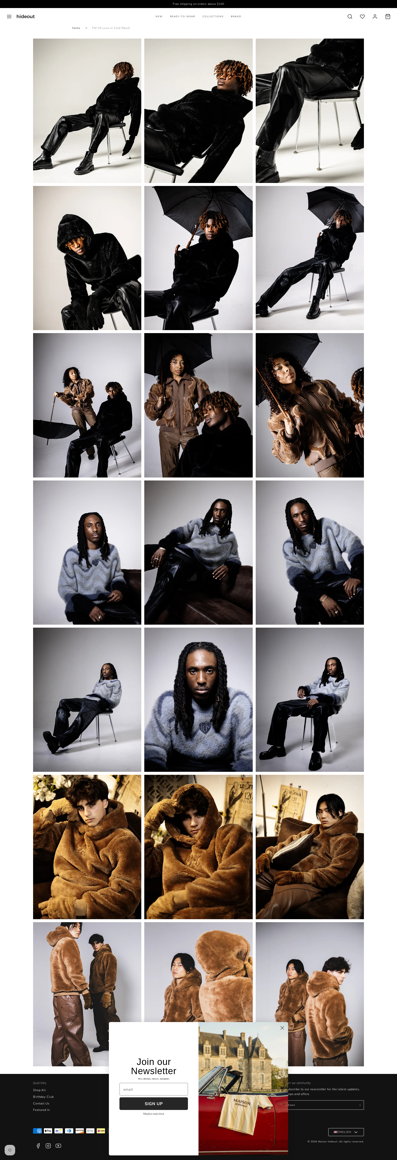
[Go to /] (26, 16)
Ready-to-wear (182, 16)
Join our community (298, 1083)
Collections (213, 16)
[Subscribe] (360, 1105)
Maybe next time (153, 1114)
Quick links (39, 1083)
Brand (236, 16)
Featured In (41, 1110)
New (159, 16)
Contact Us (41, 1103)
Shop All (39, 1090)
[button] (9, 16)
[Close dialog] (282, 1028)
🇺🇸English (343, 1132)
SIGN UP (154, 1104)
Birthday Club (43, 1097)
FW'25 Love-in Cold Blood (111, 28)
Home (76, 28)
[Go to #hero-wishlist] (362, 16)
